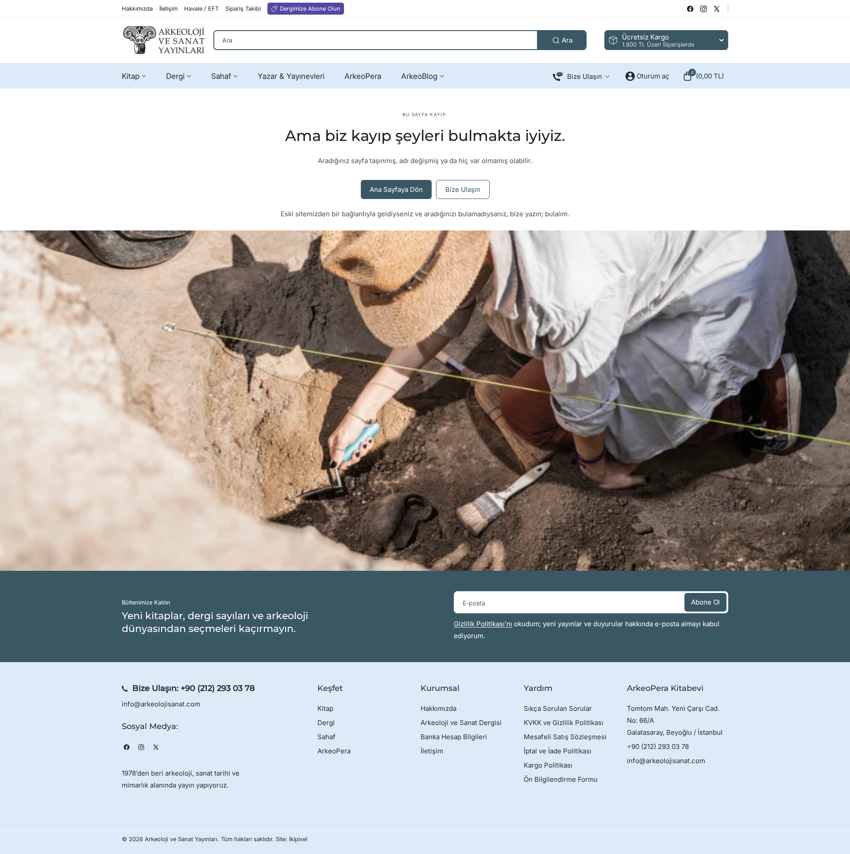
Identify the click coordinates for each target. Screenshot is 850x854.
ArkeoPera (334, 751)
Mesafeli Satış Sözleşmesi (565, 737)
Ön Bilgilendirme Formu (561, 779)
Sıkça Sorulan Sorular (558, 708)
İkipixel (298, 839)
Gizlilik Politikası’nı (483, 624)
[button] (703, 76)
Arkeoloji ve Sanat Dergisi (461, 722)
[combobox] (400, 40)
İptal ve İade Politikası (557, 751)
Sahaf (326, 737)
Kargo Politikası (548, 765)
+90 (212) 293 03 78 (218, 688)
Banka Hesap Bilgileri (454, 737)
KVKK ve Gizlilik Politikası (563, 722)
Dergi (326, 722)
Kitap (325, 708)
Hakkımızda (438, 708)
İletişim (432, 751)
